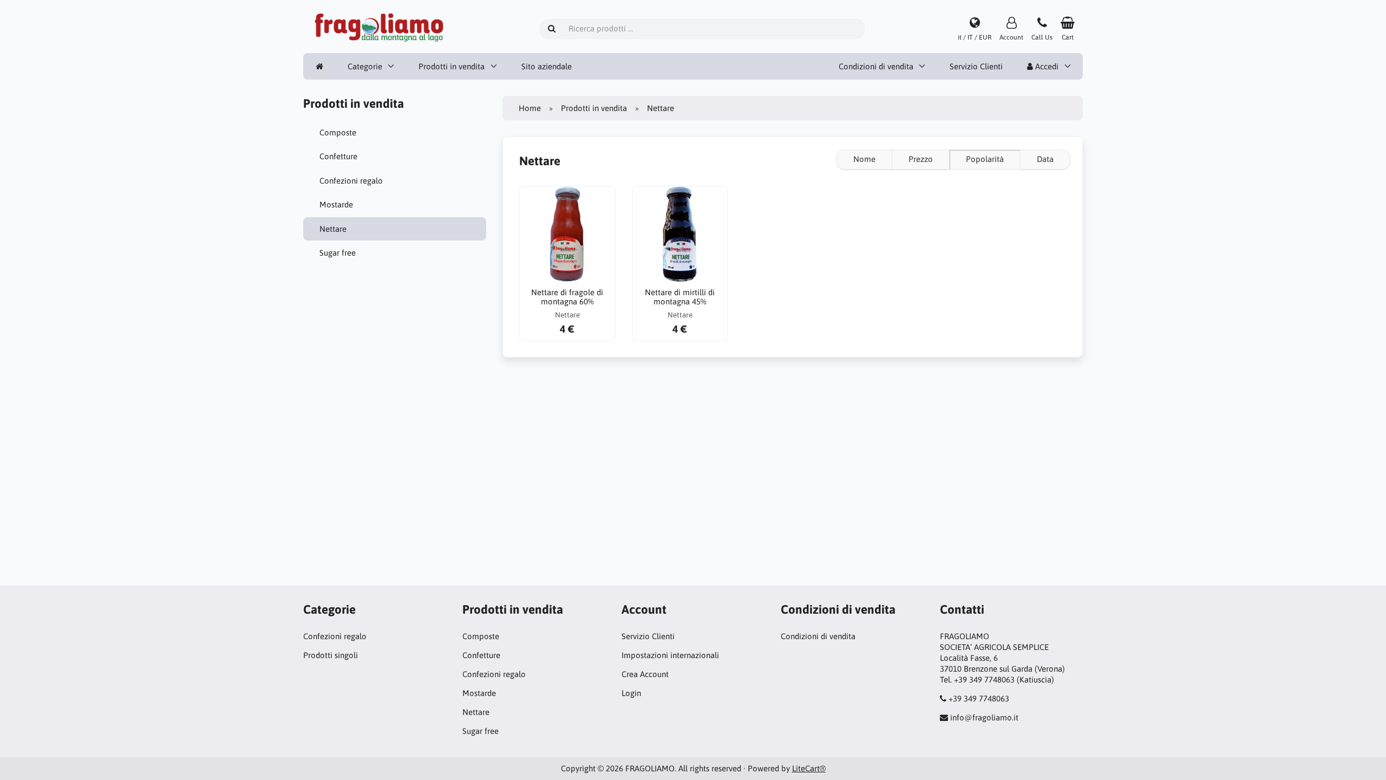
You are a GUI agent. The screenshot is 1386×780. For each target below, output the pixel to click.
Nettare (332, 228)
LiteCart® (809, 768)
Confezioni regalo (351, 180)
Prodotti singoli (330, 655)
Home (530, 108)
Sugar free (337, 252)
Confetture (338, 156)
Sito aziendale (546, 66)
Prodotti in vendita (452, 66)
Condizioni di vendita (876, 66)
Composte (337, 132)
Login (631, 693)
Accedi (1045, 66)
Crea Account (645, 674)
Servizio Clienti (976, 66)
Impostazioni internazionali (670, 655)
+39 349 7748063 (979, 698)
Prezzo (920, 159)
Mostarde (336, 204)
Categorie (365, 66)
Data (1045, 159)
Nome (864, 159)
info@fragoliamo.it (984, 717)
